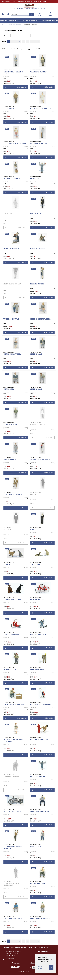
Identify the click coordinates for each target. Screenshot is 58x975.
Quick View (16, 74)
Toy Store (54, 20)
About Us (29, 1)
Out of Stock (22, 227)
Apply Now (43, 1)
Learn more (40, 967)
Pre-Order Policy (6, 1)
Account (40, 15)
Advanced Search (30, 20)
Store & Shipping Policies (19, 1)
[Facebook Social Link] (3, 14)
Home (4, 25)
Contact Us (36, 1)
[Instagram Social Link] (8, 14)
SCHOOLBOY (35, 846)
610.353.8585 (10, 958)
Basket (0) (51, 15)
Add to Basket (22, 87)
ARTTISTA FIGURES (15, 25)
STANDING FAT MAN (38, 72)
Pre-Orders (13, 20)
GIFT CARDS (46, 20)
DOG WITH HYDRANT (39, 740)
